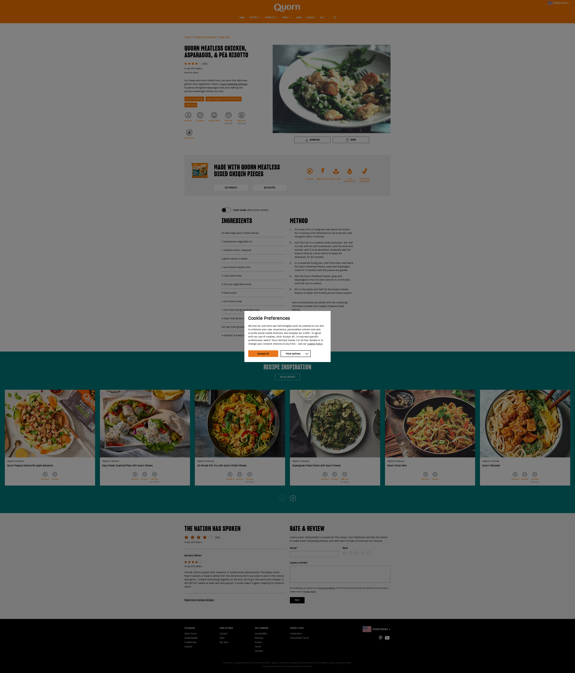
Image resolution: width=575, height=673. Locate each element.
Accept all (263, 353)
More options (293, 353)
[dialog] (287, 336)
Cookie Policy (314, 343)
